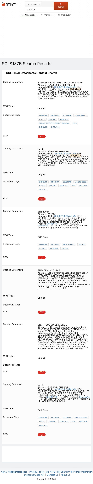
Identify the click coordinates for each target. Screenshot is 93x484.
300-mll (42, 248)
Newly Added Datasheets (14, 472)
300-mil (52, 119)
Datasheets (29, 15)
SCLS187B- (67, 418)
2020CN (65, 248)
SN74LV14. (43, 225)
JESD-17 (42, 119)
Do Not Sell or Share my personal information (69, 472)
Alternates (47, 15)
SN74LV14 (71, 87)
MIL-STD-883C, (81, 115)
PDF (42, 136)
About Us (65, 475)
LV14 (75, 123)
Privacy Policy (36, 472)
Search (61, 7)
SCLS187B (67, 115)
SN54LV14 (64, 119)
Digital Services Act (34, 475)
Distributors (66, 15)
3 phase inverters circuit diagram (54, 123)
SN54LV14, (59, 87)
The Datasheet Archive (10, 4)
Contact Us (52, 475)
